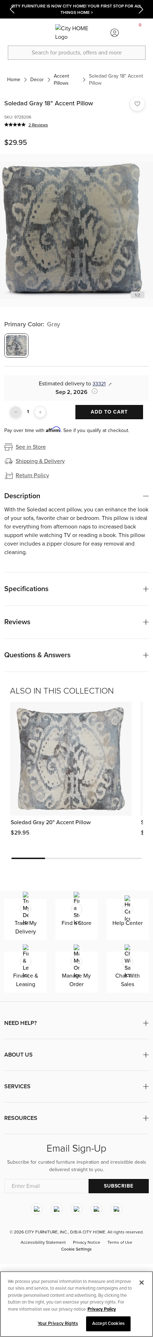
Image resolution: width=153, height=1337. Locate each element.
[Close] (141, 1282)
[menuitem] (13, 32)
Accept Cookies (108, 1323)
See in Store (31, 447)
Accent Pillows (61, 79)
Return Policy (32, 475)
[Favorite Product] (137, 104)
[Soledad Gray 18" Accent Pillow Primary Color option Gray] (16, 345)
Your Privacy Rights (58, 1323)
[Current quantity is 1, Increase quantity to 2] (40, 412)
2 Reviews (38, 124)
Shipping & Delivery (40, 461)
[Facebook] (56, 1209)
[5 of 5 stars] (15, 124)
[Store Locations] (38, 32)
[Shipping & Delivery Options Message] (92, 391)
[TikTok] (116, 1209)
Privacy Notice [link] (86, 1242)
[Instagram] (36, 1209)
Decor (37, 80)
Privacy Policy (102, 1309)
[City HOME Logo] (76, 32)
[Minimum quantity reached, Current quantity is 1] (15, 412)
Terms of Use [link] (119, 1242)
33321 (99, 384)
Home (13, 80)
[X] (76, 1209)
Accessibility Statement (43, 1242)
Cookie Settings (76, 1249)
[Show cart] (140, 32)
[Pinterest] (96, 1209)
